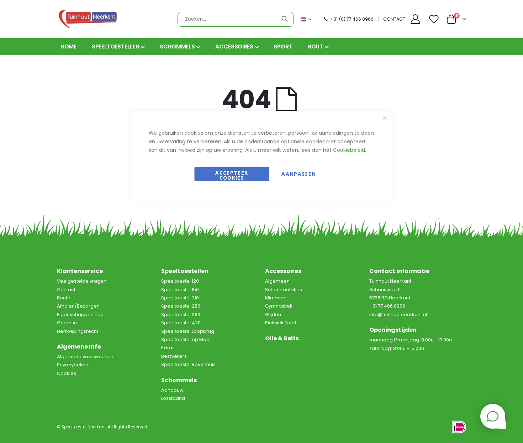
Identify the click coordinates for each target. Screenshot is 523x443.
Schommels (179, 380)
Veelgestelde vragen (81, 281)
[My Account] (415, 19)
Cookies (66, 373)
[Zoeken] (284, 19)
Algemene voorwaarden (86, 356)
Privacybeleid (73, 364)
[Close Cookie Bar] (385, 118)
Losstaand (173, 398)
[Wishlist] (435, 19)
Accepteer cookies (231, 175)
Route (63, 297)
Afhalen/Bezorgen (78, 306)
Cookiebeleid (349, 150)
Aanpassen (298, 173)
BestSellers (174, 356)
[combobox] (235, 19)
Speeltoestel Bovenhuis (188, 364)
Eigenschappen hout (81, 314)
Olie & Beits (282, 338)
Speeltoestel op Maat (186, 339)
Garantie (67, 322)
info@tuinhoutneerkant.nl (398, 314)
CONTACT (394, 19)
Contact (66, 289)
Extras (168, 347)
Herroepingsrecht (77, 331)
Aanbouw (172, 390)
